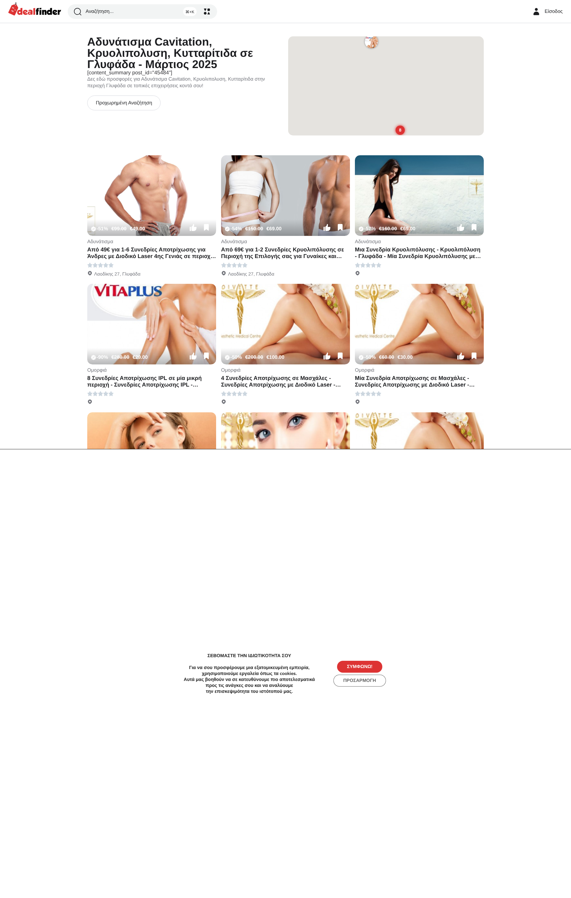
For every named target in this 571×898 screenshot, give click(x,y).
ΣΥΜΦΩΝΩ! (359, 666)
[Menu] (207, 12)
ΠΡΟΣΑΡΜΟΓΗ (359, 680)
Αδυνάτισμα (100, 241)
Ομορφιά (97, 370)
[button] (193, 227)
